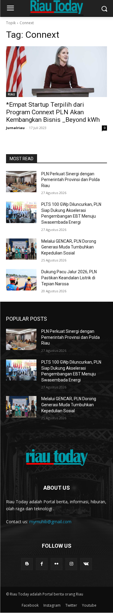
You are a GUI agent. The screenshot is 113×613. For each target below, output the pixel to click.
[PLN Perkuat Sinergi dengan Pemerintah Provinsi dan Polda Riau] (21, 181)
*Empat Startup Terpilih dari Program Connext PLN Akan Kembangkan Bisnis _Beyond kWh (53, 112)
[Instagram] (71, 564)
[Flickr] (56, 564)
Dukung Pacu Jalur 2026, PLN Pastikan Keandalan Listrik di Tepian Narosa (69, 277)
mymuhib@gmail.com (50, 521)
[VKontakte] (86, 564)
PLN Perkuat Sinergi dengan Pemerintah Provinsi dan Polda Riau (70, 179)
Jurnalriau (15, 127)
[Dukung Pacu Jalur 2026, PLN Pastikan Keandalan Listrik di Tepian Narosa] (21, 279)
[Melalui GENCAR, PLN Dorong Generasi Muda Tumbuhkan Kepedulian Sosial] (21, 249)
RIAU (11, 94)
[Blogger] (27, 564)
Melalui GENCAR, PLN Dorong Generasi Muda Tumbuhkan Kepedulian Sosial (68, 247)
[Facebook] (42, 564)
